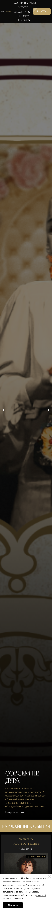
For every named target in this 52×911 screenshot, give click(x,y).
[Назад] (3, 410)
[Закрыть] (49, 876)
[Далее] (49, 410)
